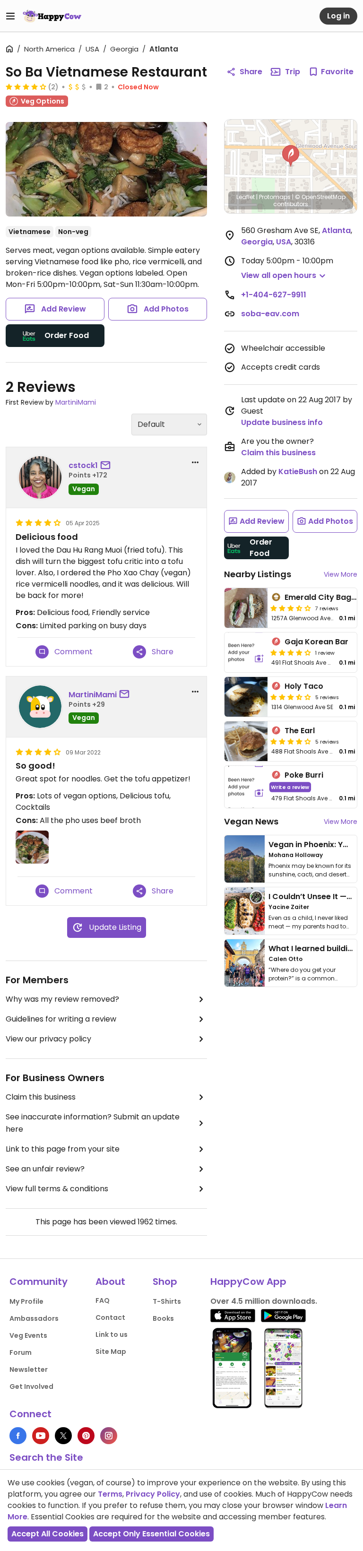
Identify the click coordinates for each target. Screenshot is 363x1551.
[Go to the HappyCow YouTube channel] (40, 1435)
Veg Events (28, 1335)
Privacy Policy (153, 1494)
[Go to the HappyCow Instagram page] (108, 1435)
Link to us (111, 1334)
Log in (338, 15)
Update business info (282, 422)
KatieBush (297, 471)
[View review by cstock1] (40, 477)
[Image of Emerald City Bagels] (246, 608)
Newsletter (28, 1369)
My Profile (26, 1301)
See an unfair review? (45, 1168)
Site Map (110, 1351)
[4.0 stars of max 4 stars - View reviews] (26, 86)
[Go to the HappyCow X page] (63, 1435)
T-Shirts (167, 1301)
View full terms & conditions (57, 1188)
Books (163, 1318)
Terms (110, 1494)
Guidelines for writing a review (61, 1019)
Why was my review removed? (62, 999)
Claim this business (41, 1097)
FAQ (102, 1300)
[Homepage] (52, 16)
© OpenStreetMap (320, 197)
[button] (290, 156)
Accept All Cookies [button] (47, 1533)
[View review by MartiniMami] (40, 706)
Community (38, 1281)
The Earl (300, 730)
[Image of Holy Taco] (246, 697)
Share (251, 71)
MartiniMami (75, 402)
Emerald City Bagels (323, 597)
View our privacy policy (48, 1038)
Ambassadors (34, 1318)
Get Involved (31, 1386)
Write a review (290, 786)
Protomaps (275, 197)
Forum (20, 1352)
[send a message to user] (107, 465)
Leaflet (245, 197)
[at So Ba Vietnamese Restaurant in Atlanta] (106, 169)
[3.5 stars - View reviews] (290, 608)
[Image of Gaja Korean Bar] (246, 652)
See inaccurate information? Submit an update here (93, 1123)
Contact (110, 1317)
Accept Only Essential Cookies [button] (151, 1533)
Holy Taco (304, 686)
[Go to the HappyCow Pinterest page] (86, 1435)
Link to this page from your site (63, 1149)
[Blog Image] (245, 859)
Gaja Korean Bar (316, 641)
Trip (292, 71)
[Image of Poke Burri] (246, 787)
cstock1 (83, 465)
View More (340, 574)
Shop (165, 1281)
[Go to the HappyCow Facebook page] (17, 1435)
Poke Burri (304, 775)
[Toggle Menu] (10, 16)
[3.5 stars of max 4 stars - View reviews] (290, 697)
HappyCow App (248, 1281)
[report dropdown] (195, 462)
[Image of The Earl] (246, 741)
